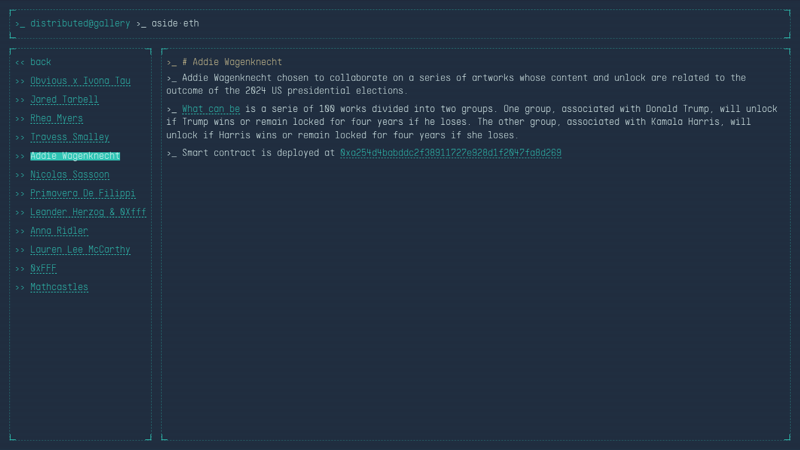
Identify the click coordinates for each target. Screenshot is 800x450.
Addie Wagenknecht (75, 156)
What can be (211, 109)
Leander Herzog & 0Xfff (88, 213)
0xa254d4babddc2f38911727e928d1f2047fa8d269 (451, 153)
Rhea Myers (56, 119)
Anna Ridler (59, 231)
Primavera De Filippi (83, 194)
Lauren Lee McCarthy (80, 250)
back (41, 63)
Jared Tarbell (64, 100)
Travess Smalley (70, 138)
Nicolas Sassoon (70, 175)
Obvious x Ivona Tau (80, 81)
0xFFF (43, 269)
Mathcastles (59, 288)
